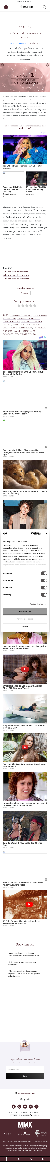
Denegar (25, 626)
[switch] (44, 580)
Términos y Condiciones (40, 1141)
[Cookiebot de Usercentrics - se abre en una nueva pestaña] (31, 533)
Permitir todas (25, 611)
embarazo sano (11, 321)
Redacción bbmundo (18, 43)
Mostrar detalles (36, 604)
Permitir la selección (25, 619)
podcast (7, 331)
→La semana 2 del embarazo (16, 275)
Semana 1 (25, 27)
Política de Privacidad (9, 1141)
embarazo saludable (29, 318)
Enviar (25, 1076)
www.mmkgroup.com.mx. (12, 1148)
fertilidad (18, 325)
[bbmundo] (26, 7)
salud (17, 331)
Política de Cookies (24, 1141)
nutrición (39, 328)
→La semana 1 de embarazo (15, 272)
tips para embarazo (25, 334)
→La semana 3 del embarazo (16, 278)
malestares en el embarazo (17, 328)
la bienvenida (33, 325)
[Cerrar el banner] (46, 533)
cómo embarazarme (21, 315)
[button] (6, 7)
